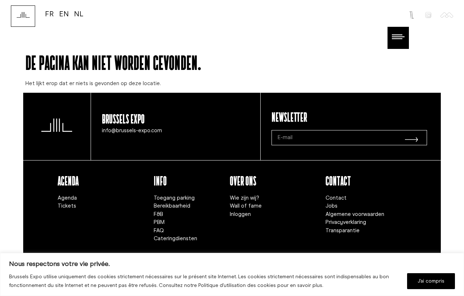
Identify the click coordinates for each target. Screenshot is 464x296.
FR (49, 13)
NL (78, 13)
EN (64, 13)
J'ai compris (431, 281)
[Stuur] (411, 137)
